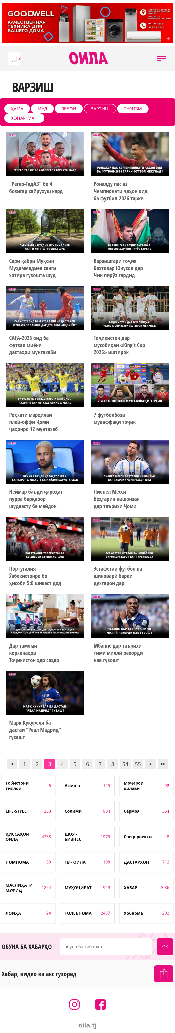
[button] (161, 58)
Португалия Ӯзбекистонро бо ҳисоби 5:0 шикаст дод (35, 576)
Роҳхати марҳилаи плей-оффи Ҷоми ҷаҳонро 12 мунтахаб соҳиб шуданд (33, 422)
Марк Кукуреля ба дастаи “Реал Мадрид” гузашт (35, 730)
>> (163, 764)
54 (125, 764)
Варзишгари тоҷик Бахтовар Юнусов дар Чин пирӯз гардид (118, 268)
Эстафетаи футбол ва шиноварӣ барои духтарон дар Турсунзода (118, 576)
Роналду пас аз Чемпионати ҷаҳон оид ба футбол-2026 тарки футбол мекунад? (120, 191)
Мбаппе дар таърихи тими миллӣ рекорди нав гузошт (118, 653)
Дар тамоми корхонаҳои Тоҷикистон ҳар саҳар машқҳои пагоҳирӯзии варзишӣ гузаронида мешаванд (35, 653)
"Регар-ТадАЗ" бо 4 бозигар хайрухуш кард (36, 187)
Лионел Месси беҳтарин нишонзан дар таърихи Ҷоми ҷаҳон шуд (117, 499)
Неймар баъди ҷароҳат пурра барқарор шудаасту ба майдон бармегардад (36, 499)
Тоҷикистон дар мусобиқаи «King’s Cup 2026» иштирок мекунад (119, 345)
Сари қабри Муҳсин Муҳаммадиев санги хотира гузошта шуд (32, 268)
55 (138, 764)
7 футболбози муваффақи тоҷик (115, 418)
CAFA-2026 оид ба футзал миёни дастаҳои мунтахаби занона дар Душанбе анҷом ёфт (33, 345)
